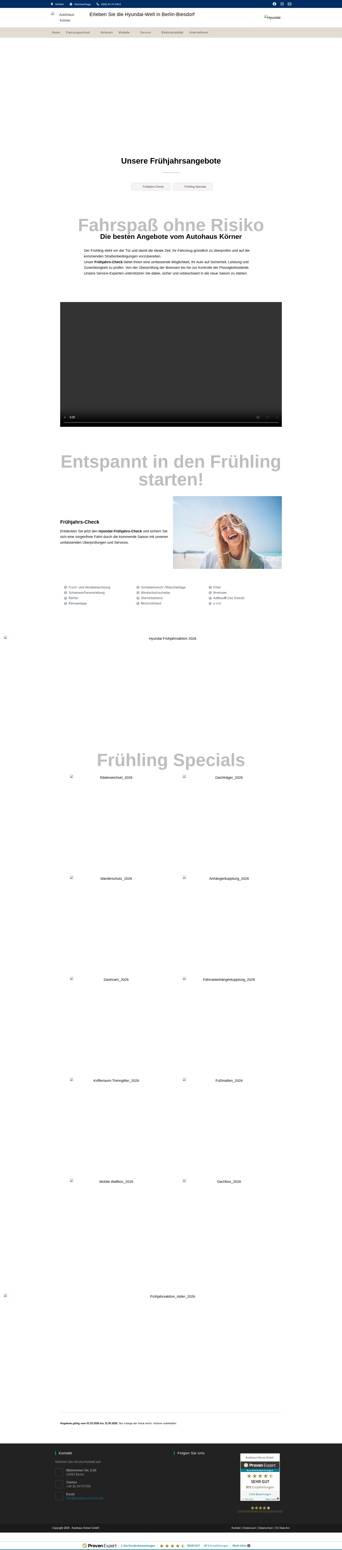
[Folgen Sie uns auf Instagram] (282, 4)
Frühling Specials (195, 186)
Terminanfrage (82, 4)
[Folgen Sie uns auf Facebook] (274, 4)
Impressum (249, 1527)
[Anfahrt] (52, 4)
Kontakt (236, 1527)
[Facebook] (177, 1464)
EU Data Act (283, 1527)
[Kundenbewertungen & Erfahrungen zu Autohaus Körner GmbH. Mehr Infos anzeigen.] (260, 1477)
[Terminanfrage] (71, 4)
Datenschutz (265, 1527)
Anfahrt (59, 4)
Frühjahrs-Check (153, 186)
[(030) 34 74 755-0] (98, 4)
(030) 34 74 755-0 (111, 4)
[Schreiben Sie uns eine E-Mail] (289, 4)
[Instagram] (185, 1464)
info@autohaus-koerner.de (84, 1498)
